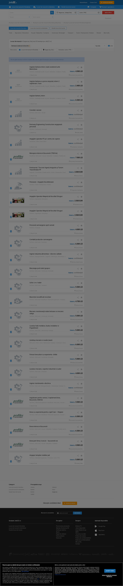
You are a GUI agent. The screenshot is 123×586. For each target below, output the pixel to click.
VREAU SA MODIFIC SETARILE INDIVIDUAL (109, 576)
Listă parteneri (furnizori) (60, 574)
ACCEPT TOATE (110, 570)
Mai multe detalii (25, 571)
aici (38, 578)
